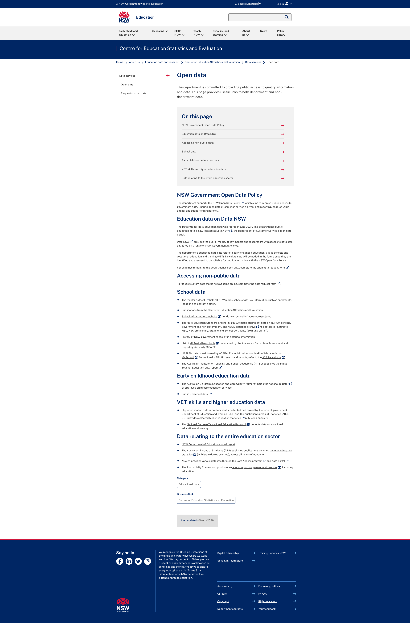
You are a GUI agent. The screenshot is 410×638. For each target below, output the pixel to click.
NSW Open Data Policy (228, 203)
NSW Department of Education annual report (208, 444)
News (263, 31)
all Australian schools (204, 343)
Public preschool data (197, 394)
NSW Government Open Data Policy (203, 125)
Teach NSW (197, 32)
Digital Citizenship (234, 553)
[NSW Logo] (124, 17)
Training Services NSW (275, 553)
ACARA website (273, 357)
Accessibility (225, 586)
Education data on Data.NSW (199, 133)
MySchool (189, 357)
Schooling (158, 31)
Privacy (262, 593)
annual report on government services (256, 467)
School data (189, 151)
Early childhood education (128, 32)
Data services (253, 62)
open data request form (273, 267)
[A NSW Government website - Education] (140, 4)
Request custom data (133, 93)
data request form (267, 283)
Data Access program (251, 460)
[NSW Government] (123, 604)
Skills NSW (177, 32)
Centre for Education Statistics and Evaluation (171, 48)
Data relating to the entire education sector (207, 178)
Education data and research (162, 62)
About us (246, 32)
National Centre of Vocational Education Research (218, 424)
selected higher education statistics (221, 418)
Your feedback (267, 608)
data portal (280, 460)
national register (280, 383)
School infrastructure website (201, 316)
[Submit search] (286, 17)
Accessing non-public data (198, 142)
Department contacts (230, 608)
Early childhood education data (200, 160)
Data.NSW (224, 230)
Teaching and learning (221, 32)
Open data (127, 84)
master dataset (198, 300)
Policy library (281, 32)
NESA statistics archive (243, 326)
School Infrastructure (234, 560)
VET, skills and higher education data (204, 169)
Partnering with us (269, 586)
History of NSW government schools (203, 336)
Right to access (267, 601)
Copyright (223, 601)
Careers (222, 593)
